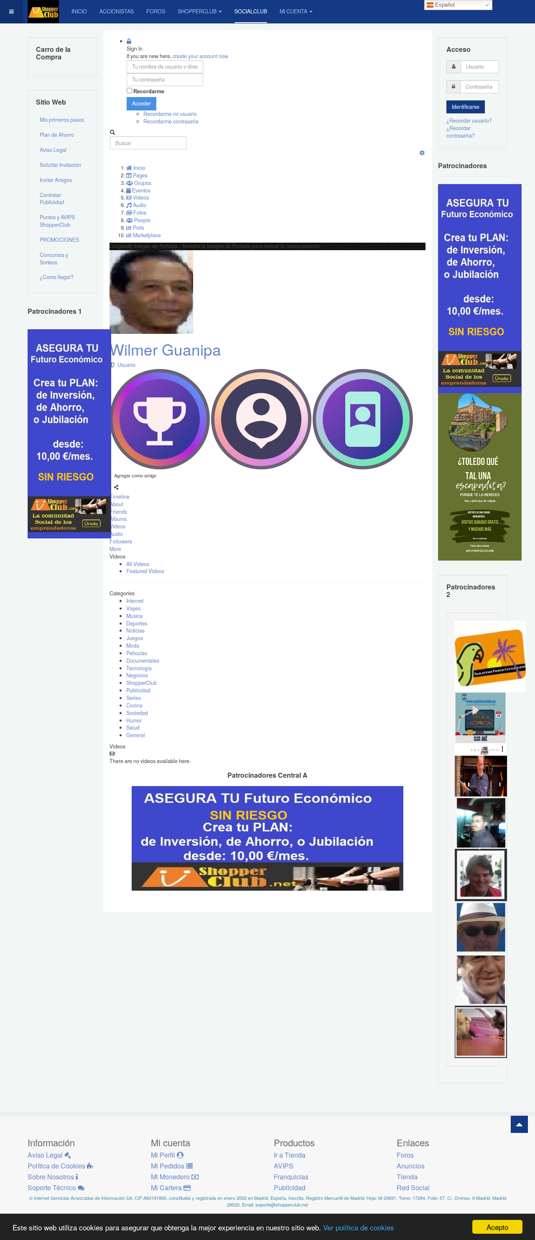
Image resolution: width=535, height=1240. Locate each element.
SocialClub (250, 11)
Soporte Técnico (53, 1187)
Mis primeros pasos (62, 119)
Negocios (137, 675)
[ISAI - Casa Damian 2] (481, 770)
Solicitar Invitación (60, 165)
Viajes (133, 608)
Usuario (125, 365)
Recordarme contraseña (171, 121)
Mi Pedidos (168, 1166)
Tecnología (139, 668)
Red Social (413, 1187)
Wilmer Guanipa (165, 349)
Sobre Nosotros (52, 1176)
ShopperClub (197, 11)
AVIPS (283, 1166)
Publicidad (138, 690)
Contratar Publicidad (52, 198)
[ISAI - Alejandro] (481, 874)
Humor (134, 720)
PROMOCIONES (59, 239)
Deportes (136, 623)
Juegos (134, 638)
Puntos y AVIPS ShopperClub (57, 220)
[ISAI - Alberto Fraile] (481, 717)
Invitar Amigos (56, 180)
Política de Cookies (57, 1166)
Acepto (497, 1227)
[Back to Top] (519, 1124)
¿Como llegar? (57, 277)
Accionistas (116, 11)
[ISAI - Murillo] (481, 822)
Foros (155, 11)
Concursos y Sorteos (54, 258)
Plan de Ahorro (57, 134)
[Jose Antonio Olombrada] (69, 433)
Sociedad (137, 713)
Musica (134, 616)
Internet (134, 601)
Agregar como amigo (135, 475)
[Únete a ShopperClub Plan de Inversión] (267, 837)
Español (444, 5)
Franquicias (291, 1176)
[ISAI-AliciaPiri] (481, 1031)
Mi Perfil (164, 1155)
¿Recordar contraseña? (460, 131)
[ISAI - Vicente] (481, 926)
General (135, 735)
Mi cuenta (293, 11)
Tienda (407, 1176)
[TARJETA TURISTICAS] (490, 656)
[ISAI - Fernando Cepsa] (481, 979)
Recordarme (148, 91)
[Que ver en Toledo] (480, 476)
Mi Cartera (167, 1187)
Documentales (142, 660)
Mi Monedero (171, 1176)
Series (133, 698)
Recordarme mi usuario (170, 114)
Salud (133, 727)
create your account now (200, 56)
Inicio (79, 11)
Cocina (134, 705)
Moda (132, 645)
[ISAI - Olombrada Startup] (480, 288)
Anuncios (411, 1166)
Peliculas (136, 653)
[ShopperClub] (43, 11)
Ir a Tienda (290, 1155)
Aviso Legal (53, 150)
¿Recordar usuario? (469, 120)
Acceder (141, 103)
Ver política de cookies (358, 1227)
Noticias (135, 630)
